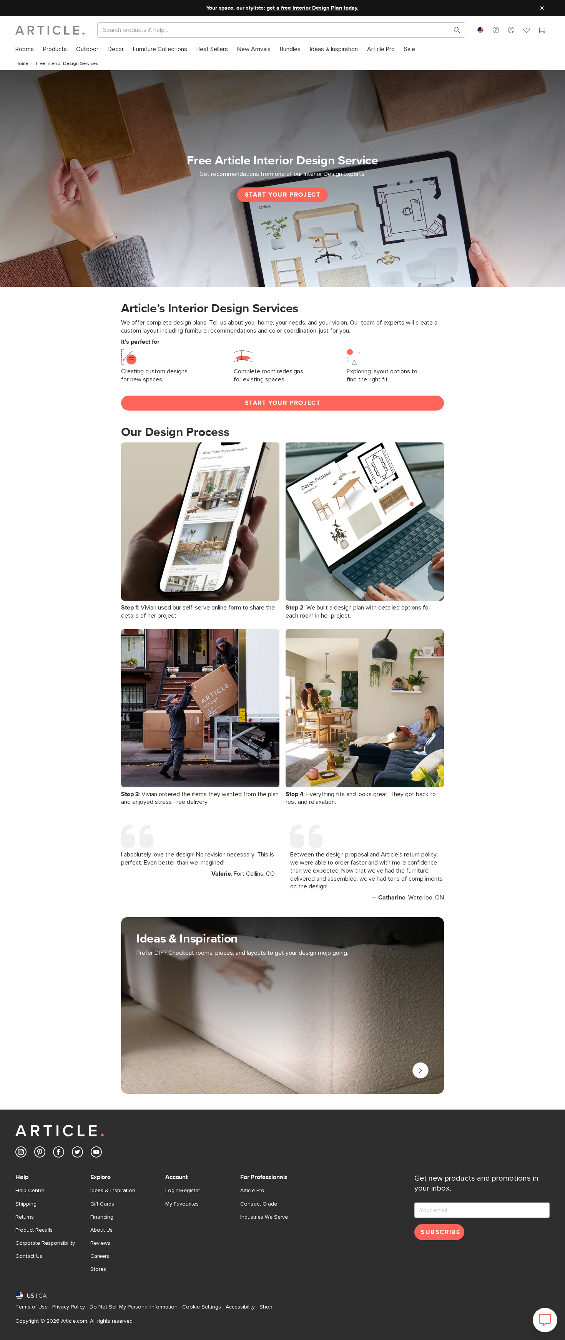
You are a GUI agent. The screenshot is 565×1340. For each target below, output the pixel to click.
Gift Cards (102, 1204)
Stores (98, 1269)
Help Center (29, 1190)
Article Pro (252, 1190)
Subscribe (440, 1232)
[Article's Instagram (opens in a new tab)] (21, 1153)
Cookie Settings (201, 1307)
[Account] (511, 30)
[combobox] (480, 30)
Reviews (100, 1243)
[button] (496, 30)
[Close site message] (542, 8)
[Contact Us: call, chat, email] (496, 30)
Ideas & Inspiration (112, 1190)
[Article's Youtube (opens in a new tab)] (96, 1153)
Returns (24, 1217)
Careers (99, 1256)
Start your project (283, 195)
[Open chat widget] (545, 1320)
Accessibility (240, 1307)
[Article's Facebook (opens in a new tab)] (58, 1153)
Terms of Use (31, 1307)
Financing (101, 1217)
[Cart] (542, 31)
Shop (266, 1307)
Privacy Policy (68, 1307)
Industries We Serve (264, 1217)
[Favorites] (526, 31)
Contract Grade (258, 1204)
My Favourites (182, 1204)
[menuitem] (24, 49)
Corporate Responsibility (45, 1243)
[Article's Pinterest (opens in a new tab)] (39, 1153)
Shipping (26, 1204)
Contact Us (28, 1256)
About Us (101, 1230)
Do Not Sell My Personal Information (134, 1307)
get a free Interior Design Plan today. (313, 8)
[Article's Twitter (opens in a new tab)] (77, 1153)
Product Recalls (34, 1230)
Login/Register (182, 1190)
